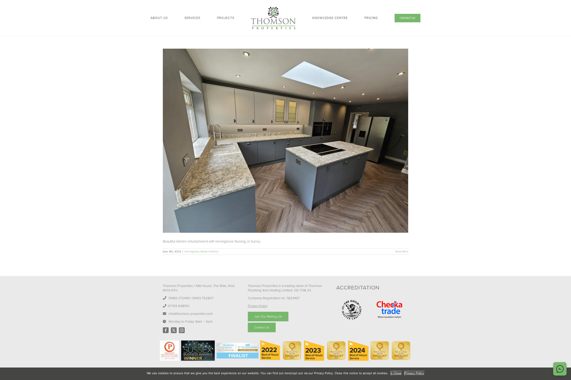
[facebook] (166, 330)
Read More (401, 251)
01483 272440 (179, 298)
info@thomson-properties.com (191, 314)
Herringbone (191, 251)
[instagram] (182, 330)
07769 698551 (178, 306)
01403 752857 (202, 298)
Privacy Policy (257, 306)
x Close (396, 373)
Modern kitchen (209, 251)
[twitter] (174, 330)
